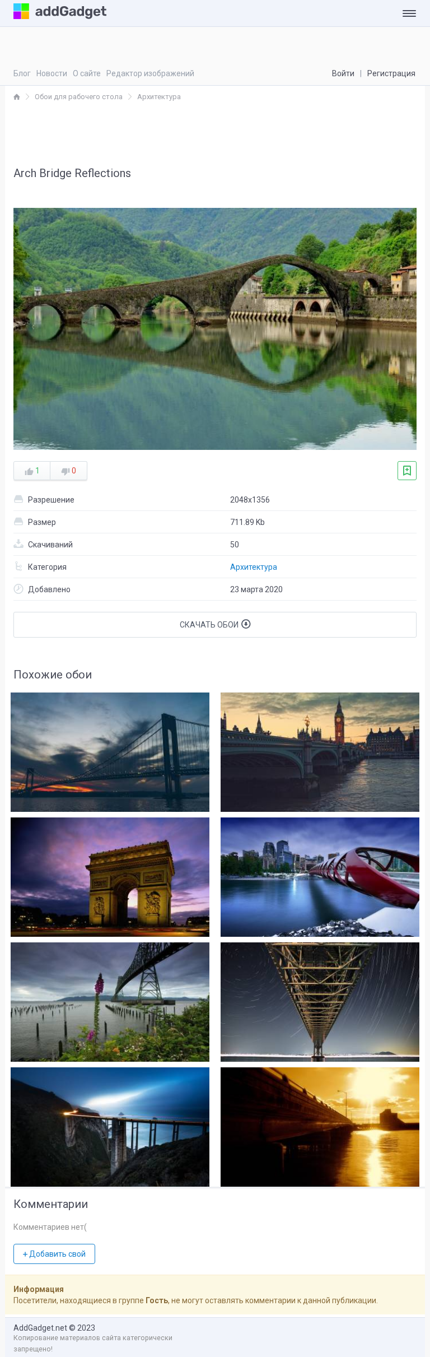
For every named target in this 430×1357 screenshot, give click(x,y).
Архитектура (253, 567)
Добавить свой (56, 1253)
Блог (22, 73)
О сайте (87, 73)
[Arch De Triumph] (110, 874)
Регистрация (391, 73)
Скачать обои (210, 624)
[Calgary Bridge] (320, 874)
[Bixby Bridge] (110, 1124)
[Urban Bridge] (110, 749)
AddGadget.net (40, 1327)
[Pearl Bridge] (320, 999)
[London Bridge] (320, 749)
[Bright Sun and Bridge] (320, 1124)
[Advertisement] (215, 133)
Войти (343, 73)
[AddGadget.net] (16, 96)
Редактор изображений (150, 73)
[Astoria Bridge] (110, 999)
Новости (51, 73)
